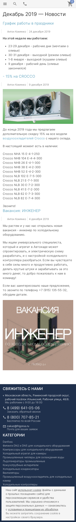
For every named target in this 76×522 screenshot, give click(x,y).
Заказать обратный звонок (24, 411)
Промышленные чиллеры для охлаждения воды (33, 457)
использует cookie (29, 490)
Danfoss (8, 441)
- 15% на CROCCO (19, 76)
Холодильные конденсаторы (21, 468)
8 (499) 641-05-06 (23, 408)
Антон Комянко (16, 31)
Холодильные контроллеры (20, 484)
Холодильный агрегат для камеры (24, 453)
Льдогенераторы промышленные (24, 461)
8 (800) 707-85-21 (23, 417)
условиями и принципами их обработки (33, 509)
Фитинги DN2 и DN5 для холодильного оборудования (36, 445)
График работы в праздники (28, 23)
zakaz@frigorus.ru (18, 426)
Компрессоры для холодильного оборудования (33, 449)
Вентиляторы (11, 472)
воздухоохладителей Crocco (24, 138)
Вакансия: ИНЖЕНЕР (22, 211)
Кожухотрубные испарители (20, 465)
